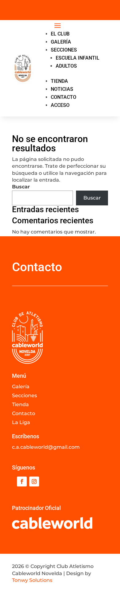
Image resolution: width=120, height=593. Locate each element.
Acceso (60, 105)
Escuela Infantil (77, 58)
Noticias (62, 89)
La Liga (21, 422)
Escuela (87, 6)
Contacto (63, 97)
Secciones (64, 50)
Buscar (21, 187)
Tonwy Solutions (32, 580)
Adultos (60, 13)
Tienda (59, 81)
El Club (60, 34)
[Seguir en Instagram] (34, 481)
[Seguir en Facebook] (22, 481)
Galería (61, 42)
